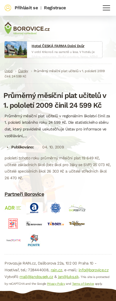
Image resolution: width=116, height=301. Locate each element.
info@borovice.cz (93, 270)
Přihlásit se (26, 7)
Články (23, 71)
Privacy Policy (56, 284)
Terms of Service (83, 284)
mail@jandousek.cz (36, 276)
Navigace (106, 8)
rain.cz (56, 270)
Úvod (8, 71)
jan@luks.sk (68, 276)
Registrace (55, 7)
